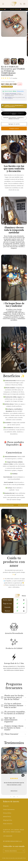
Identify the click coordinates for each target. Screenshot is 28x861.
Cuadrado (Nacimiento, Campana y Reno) (14, 113)
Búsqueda (6, 806)
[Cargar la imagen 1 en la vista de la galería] (7, 61)
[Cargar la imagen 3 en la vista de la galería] (21, 61)
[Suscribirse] (23, 851)
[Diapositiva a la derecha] (26, 62)
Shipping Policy (7, 820)
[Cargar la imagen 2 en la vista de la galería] (14, 61)
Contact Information (8, 809)
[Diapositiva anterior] (10, 796)
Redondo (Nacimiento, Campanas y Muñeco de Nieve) (14, 118)
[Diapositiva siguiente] (17, 796)
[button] (3, 4)
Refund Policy (7, 816)
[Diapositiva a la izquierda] (1, 62)
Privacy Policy (7, 813)
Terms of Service (7, 823)
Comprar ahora (14, 128)
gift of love (23, 858)
